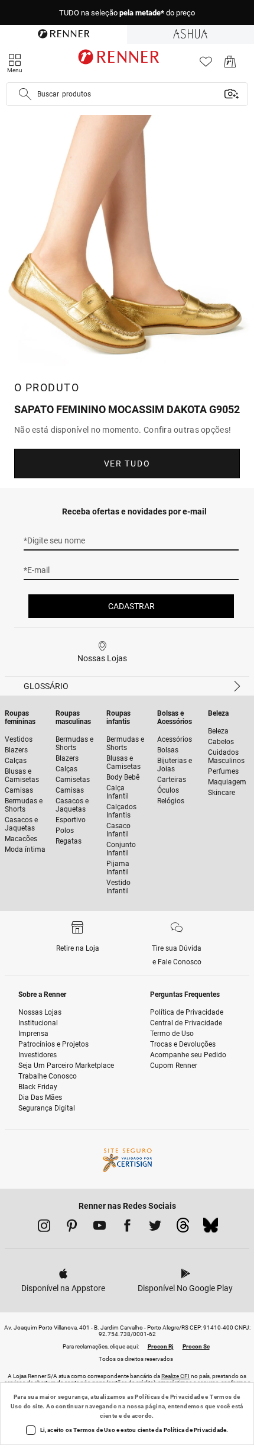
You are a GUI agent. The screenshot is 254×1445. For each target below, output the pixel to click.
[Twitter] (155, 1228)
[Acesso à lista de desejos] (205, 64)
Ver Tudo (127, 463)
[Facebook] (127, 1228)
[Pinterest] (71, 1228)
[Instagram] (44, 1228)
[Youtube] (99, 1228)
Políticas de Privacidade (169, 1396)
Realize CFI (175, 1376)
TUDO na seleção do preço (127, 12)
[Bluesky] (210, 1228)
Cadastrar (131, 606)
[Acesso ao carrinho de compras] (230, 64)
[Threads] (182, 1228)
